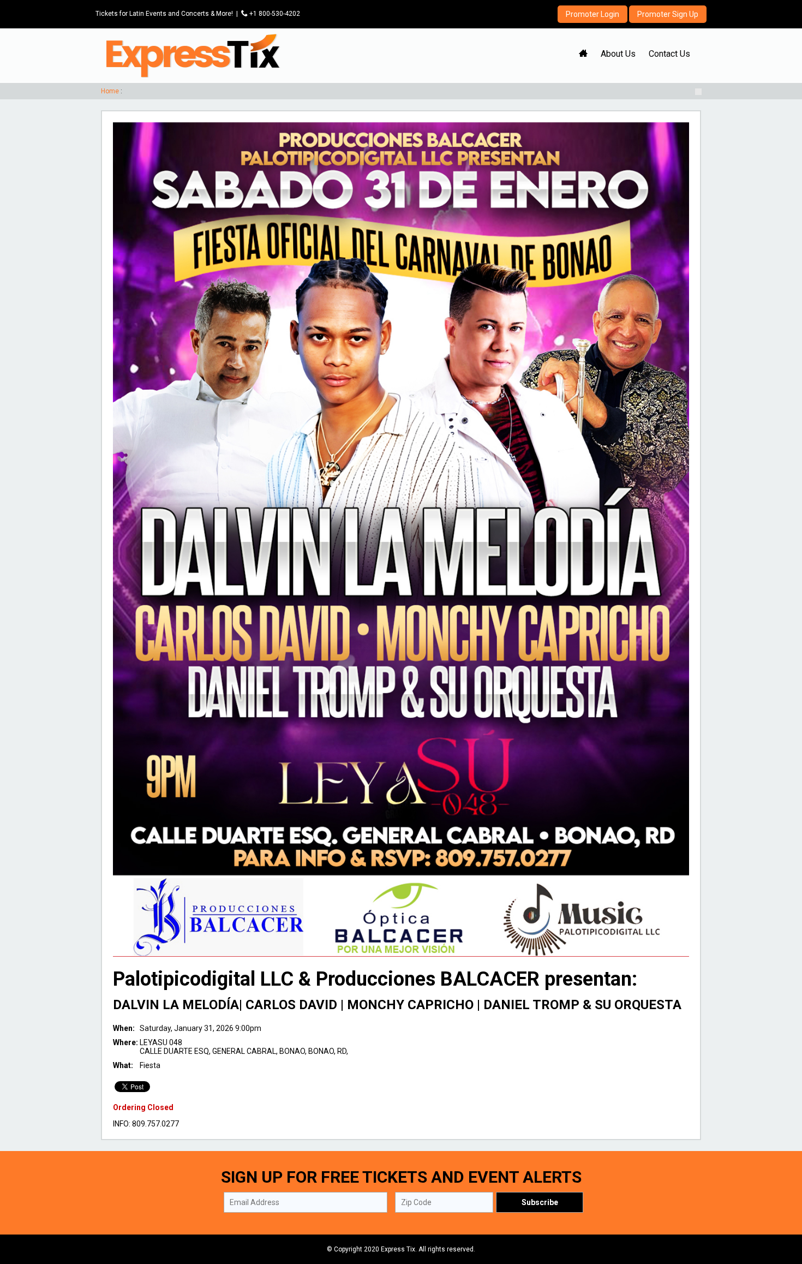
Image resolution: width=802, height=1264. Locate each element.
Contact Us (669, 54)
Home (110, 91)
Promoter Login (592, 14)
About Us (618, 54)
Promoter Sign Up (667, 14)
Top (780, 1209)
